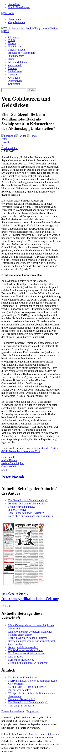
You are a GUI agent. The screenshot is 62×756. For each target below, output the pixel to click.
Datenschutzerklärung (13, 711)
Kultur (11, 58)
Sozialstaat (14, 83)
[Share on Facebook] (8, 135)
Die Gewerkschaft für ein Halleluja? (28, 500)
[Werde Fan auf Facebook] (16, 28)
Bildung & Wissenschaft (21, 52)
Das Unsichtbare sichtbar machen (26, 653)
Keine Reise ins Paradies (21, 506)
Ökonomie (14, 37)
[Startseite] (7, 13)
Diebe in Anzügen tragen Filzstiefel (27, 637)
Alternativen (15, 80)
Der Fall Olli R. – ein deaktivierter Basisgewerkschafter (26, 688)
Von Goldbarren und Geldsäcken (26, 512)
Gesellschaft (15, 65)
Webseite (6, 606)
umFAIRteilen (9, 460)
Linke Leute (15, 71)
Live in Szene (15, 656)
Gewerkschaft (9, 466)
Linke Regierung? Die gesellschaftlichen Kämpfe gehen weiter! (30, 633)
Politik (11, 40)
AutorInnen (14, 19)
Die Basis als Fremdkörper (22, 677)
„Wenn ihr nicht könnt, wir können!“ (28, 662)
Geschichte (14, 77)
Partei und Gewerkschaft (21, 699)
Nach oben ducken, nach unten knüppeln (30, 516)
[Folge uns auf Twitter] (45, 28)
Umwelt (12, 68)
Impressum (33, 711)
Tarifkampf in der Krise (21, 705)
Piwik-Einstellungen (19, 7)
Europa (12, 43)
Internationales (16, 55)
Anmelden (14, 4)
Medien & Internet (18, 62)
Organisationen (16, 22)
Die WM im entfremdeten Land (25, 650)
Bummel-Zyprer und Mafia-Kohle (26, 503)
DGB (4, 469)
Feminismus (14, 46)
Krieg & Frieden (17, 49)
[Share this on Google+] (32, 135)
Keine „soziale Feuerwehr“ (23, 647)
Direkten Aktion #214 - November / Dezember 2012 (29, 450)
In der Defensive (17, 509)
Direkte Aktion (9, 148)
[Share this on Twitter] (21, 135)
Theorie (12, 74)
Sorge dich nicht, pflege (21, 659)
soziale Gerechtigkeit (12, 463)
